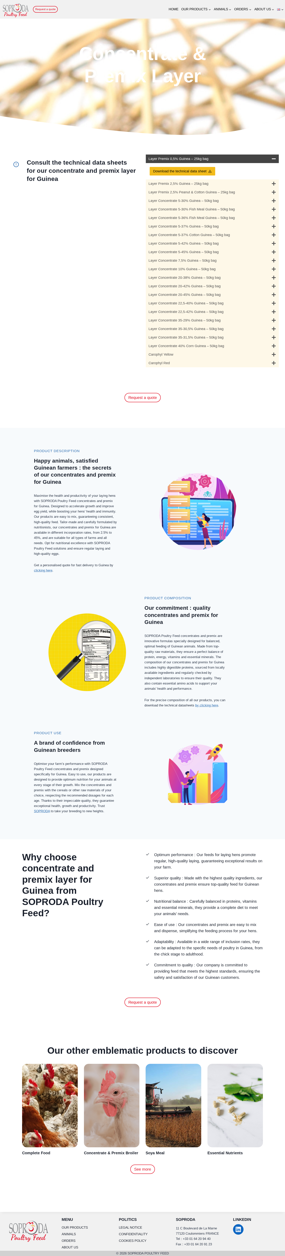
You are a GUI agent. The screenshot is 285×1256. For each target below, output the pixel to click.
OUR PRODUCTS (75, 1227)
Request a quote (45, 9)
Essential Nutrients (225, 1153)
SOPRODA (42, 811)
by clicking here (206, 705)
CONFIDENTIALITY (133, 1234)
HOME (173, 9)
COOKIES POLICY (132, 1241)
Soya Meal (155, 1153)
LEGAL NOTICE (130, 1227)
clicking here (43, 570)
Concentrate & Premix (105, 1153)
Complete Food (36, 1153)
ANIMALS (69, 1234)
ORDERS (68, 1241)
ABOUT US (70, 1247)
